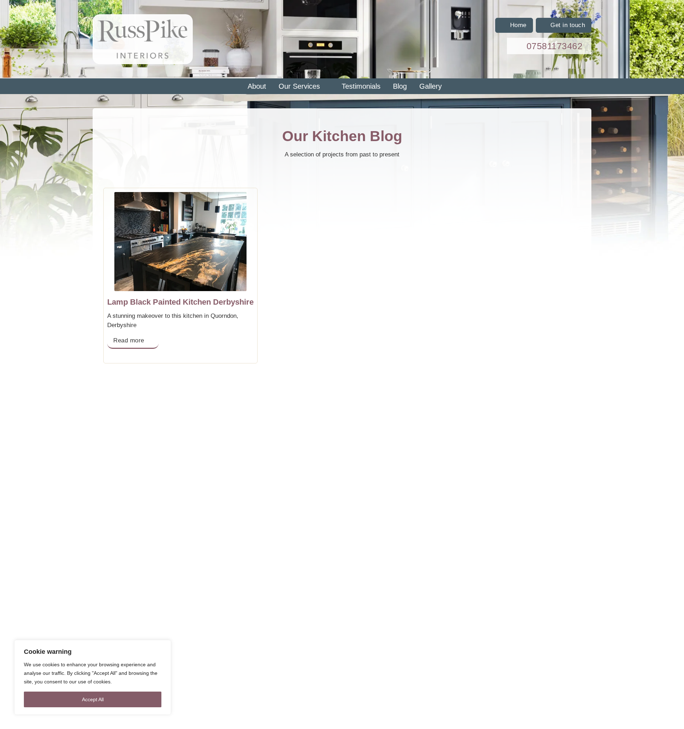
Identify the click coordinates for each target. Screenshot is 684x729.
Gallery (430, 86)
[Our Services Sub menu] (328, 86)
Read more (128, 340)
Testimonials (361, 86)
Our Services (299, 86)
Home (518, 25)
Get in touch (567, 25)
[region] (92, 677)
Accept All (93, 699)
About (257, 86)
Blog (400, 86)
